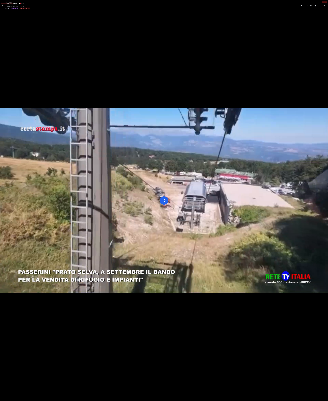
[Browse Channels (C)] (311, 5)
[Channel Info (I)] (320, 5)
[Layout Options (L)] (306, 5)
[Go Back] (3, 6)
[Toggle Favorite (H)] (302, 5)
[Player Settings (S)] (324, 5)
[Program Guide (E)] (315, 5)
